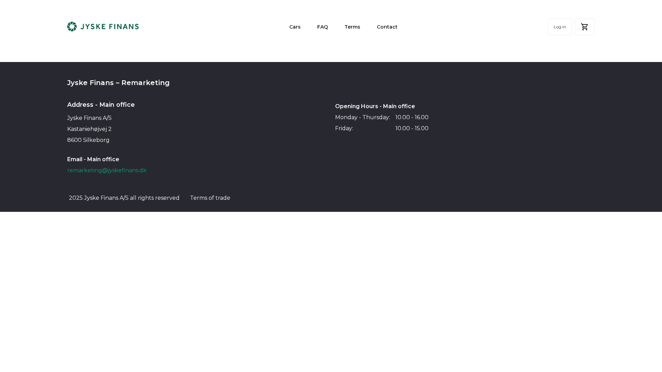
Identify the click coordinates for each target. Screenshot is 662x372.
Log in (560, 26)
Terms (352, 27)
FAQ (322, 27)
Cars (295, 27)
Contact (387, 27)
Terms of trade (210, 198)
